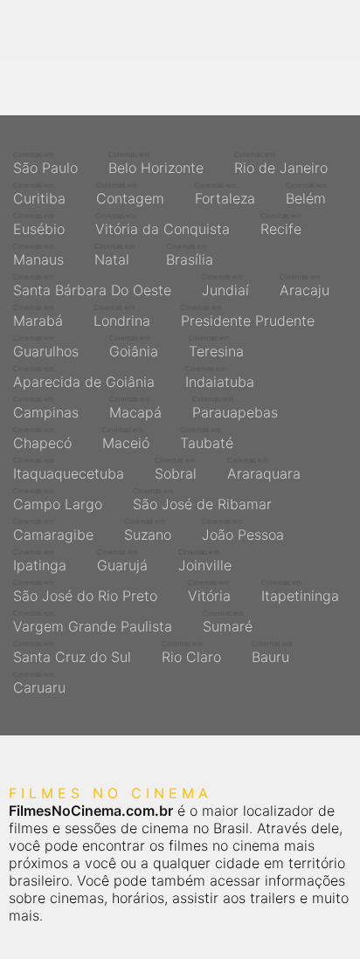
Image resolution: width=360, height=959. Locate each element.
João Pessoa (243, 530)
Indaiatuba (219, 377)
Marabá (38, 316)
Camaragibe (53, 530)
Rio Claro (191, 652)
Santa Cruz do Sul (72, 652)
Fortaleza (225, 194)
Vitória (209, 591)
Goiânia (133, 347)
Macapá (135, 408)
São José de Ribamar (202, 499)
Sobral (176, 469)
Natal (114, 255)
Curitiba (39, 194)
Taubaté (206, 438)
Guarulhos (46, 347)
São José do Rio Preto (85, 591)
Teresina (216, 347)
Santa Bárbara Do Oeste (92, 286)
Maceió (125, 438)
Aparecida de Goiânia (84, 377)
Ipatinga (39, 561)
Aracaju (304, 286)
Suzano (147, 530)
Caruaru (39, 683)
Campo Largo (57, 499)
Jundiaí (225, 286)
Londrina (121, 316)
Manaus (38, 255)
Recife (280, 224)
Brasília (189, 255)
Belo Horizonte (156, 163)
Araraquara (264, 469)
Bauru (272, 652)
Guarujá (122, 561)
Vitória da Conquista (162, 224)
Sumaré (228, 622)
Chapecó (42, 438)
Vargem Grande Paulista (92, 622)
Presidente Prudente (248, 316)
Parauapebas (235, 408)
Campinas (46, 408)
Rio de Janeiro (281, 163)
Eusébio (39, 224)
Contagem (130, 194)
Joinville (205, 561)
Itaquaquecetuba (68, 469)
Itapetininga (300, 591)
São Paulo (45, 163)
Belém (306, 194)
